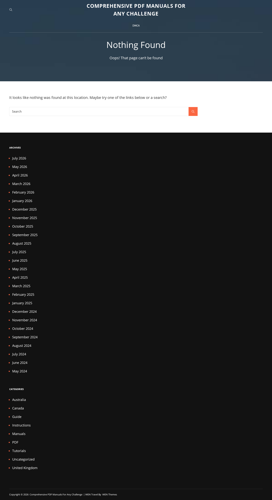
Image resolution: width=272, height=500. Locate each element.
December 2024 (24, 311)
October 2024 (22, 328)
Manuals (19, 433)
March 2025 (21, 286)
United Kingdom (25, 468)
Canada (18, 408)
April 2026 (20, 175)
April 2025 (20, 277)
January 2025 (22, 303)
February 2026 (23, 192)
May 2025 (19, 269)
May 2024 (19, 371)
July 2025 (19, 252)
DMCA (136, 25)
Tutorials (19, 451)
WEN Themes (109, 494)
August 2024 (21, 345)
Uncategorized (23, 459)
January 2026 (22, 201)
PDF (15, 442)
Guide (16, 416)
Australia (19, 399)
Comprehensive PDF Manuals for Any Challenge (56, 494)
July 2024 (19, 354)
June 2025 (19, 260)
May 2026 (19, 166)
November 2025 (24, 218)
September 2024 (25, 337)
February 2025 (23, 294)
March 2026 (21, 183)
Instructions (21, 425)
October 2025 (22, 226)
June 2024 (19, 362)
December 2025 (24, 209)
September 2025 (25, 235)
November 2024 (24, 320)
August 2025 (21, 243)
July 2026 (19, 158)
